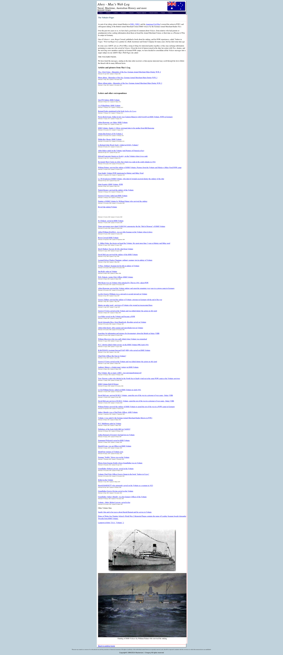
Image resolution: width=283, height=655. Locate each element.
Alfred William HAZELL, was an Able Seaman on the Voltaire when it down (125, 232)
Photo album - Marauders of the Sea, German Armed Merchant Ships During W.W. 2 (127, 77)
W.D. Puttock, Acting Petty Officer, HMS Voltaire (115, 277)
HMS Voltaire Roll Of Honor (108, 384)
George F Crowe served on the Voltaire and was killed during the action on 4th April (127, 311)
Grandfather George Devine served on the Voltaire (115, 491)
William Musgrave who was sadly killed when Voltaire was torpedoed (122, 339)
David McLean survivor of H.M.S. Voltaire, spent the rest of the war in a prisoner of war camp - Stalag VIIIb (136, 401)
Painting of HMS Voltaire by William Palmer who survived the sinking (122, 201)
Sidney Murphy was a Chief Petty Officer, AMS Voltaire (118, 412)
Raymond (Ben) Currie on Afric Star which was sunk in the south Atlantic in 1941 (127, 162)
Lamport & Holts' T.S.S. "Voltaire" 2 (111, 522)
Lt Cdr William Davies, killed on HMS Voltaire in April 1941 (119, 389)
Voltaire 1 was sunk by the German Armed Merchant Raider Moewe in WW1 (125, 418)
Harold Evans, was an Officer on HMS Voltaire (114, 446)
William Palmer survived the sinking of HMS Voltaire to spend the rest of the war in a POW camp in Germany (136, 406)
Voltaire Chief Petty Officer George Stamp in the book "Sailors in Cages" (123, 474)
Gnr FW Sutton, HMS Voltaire (109, 100)
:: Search (131, 12)
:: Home (101, 12)
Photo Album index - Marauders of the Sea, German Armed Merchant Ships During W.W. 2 (130, 83)
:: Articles (107, 12)
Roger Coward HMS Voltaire (108, 237)
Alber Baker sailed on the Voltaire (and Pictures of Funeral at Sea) (121, 150)
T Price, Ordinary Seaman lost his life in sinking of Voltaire (118, 266)
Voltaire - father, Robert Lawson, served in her (114, 502)
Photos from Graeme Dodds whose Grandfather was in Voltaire (120, 463)
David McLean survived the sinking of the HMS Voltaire (118, 254)
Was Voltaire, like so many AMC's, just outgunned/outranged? (120, 373)
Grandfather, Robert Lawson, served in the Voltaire (116, 468)
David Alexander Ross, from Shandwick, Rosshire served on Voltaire (122, 322)
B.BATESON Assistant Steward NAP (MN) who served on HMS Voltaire (124, 350)
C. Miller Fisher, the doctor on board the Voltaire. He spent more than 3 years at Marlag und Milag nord (134, 243)
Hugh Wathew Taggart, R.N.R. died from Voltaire (115, 249)
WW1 (132, 24)
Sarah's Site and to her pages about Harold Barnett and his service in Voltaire (125, 512)
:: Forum (162, 12)
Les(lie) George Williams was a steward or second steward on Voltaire (122, 294)
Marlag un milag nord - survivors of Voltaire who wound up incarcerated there (125, 305)
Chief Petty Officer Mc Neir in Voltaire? (112, 356)
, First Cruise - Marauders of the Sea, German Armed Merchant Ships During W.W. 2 (129, 72)
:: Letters (115, 12)
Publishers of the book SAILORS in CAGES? (114, 429)
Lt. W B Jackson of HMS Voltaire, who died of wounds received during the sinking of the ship (131, 179)
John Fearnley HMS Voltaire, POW (110, 184)
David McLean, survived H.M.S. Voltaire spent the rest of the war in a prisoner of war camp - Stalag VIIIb (135, 395)
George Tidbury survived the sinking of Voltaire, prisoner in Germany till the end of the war (130, 299)
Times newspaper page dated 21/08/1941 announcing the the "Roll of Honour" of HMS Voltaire (131, 226)
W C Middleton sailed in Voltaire (109, 423)
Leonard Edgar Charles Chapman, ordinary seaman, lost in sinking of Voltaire (125, 260)
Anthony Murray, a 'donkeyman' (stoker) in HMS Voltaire (118, 367)
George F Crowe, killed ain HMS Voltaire (112, 195)
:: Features (123, 12)
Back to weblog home (106, 646)
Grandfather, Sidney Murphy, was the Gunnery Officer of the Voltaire (122, 497)
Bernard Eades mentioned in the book (117, 111)
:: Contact (169, 12)
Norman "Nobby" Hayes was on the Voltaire (113, 457)
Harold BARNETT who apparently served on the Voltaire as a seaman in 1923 (125, 485)
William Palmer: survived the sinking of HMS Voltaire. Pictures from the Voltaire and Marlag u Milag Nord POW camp (139, 167)
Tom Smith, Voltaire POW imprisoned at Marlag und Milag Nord (120, 173)
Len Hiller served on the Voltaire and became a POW (116, 316)
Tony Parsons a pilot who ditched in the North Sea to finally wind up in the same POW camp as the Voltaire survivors (139, 378)
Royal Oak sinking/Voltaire (107, 207)
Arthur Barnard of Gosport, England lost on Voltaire (116, 435)
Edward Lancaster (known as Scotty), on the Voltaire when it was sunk (123, 156)
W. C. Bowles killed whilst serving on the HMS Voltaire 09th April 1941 (123, 344)
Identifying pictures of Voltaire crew (110, 451)
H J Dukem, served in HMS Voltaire (110, 220)
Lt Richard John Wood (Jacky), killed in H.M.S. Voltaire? (118, 145)
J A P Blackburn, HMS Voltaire (109, 105)
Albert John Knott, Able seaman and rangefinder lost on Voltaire (120, 328)
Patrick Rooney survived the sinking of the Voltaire (116, 190)
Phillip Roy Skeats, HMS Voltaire (109, 139)
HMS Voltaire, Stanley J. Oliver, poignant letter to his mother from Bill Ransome (126, 128)
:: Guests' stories (153, 12)
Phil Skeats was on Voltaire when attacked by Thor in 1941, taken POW (123, 282)
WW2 (137, 24)
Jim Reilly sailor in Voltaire (107, 271)
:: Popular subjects (141, 12)
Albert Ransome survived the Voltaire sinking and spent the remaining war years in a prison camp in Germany (136, 288)
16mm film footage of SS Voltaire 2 (110, 133)
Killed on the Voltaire (105, 480)
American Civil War (153, 24)
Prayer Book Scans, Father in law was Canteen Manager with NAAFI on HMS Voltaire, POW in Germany (135, 117)
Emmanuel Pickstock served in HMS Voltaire (114, 440)
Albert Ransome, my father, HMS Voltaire (113, 122)
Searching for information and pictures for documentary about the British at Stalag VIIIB (128, 333)
